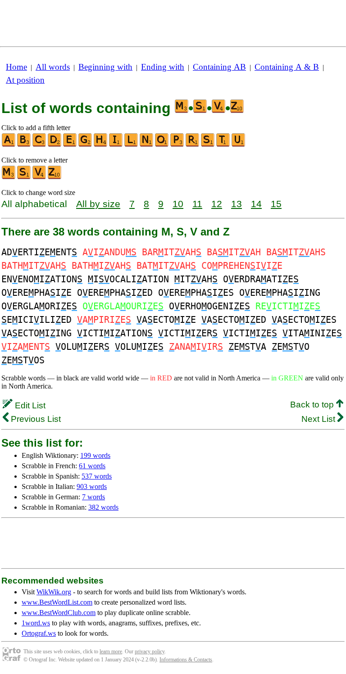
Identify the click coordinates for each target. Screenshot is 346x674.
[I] (116, 145)
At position (25, 80)
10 (178, 204)
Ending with (162, 67)
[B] (24, 145)
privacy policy (149, 651)
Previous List (35, 419)
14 (256, 204)
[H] (101, 145)
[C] (39, 145)
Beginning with (105, 67)
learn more (111, 651)
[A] (9, 145)
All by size (98, 204)
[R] (192, 145)
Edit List (29, 405)
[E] (70, 145)
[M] (9, 177)
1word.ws (36, 623)
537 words (97, 476)
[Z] (55, 177)
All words (53, 67)
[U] (238, 145)
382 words (103, 507)
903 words (92, 486)
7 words (93, 497)
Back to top (313, 404)
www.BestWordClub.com (59, 612)
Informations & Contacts (185, 659)
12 (216, 204)
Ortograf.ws (39, 633)
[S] (208, 145)
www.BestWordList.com (57, 602)
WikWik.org (53, 592)
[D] (55, 145)
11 (197, 204)
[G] (85, 145)
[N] (147, 145)
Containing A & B (287, 67)
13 (236, 204)
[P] (177, 145)
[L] (131, 145)
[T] (223, 145)
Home (16, 67)
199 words (95, 455)
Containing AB (219, 67)
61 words (92, 466)
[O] (162, 145)
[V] (39, 177)
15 (276, 204)
